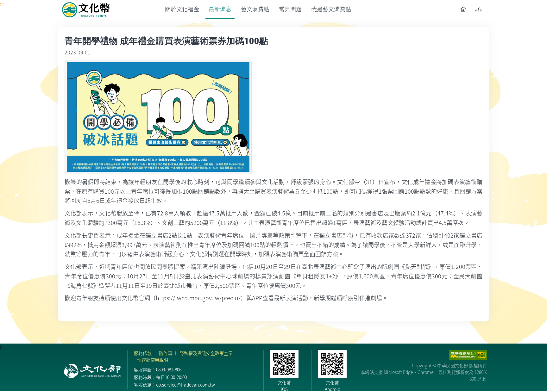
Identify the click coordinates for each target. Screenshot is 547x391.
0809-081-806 (168, 369)
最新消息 (220, 9)
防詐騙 (165, 353)
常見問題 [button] (290, 9)
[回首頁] (86, 10)
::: (2, 4)
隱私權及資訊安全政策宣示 (206, 353)
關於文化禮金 (182, 9)
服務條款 (143, 353)
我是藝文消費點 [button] (331, 9)
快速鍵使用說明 (152, 360)
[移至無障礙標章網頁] (468, 355)
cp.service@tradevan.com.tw (185, 385)
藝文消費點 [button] (255, 9)
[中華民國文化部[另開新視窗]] (92, 371)
